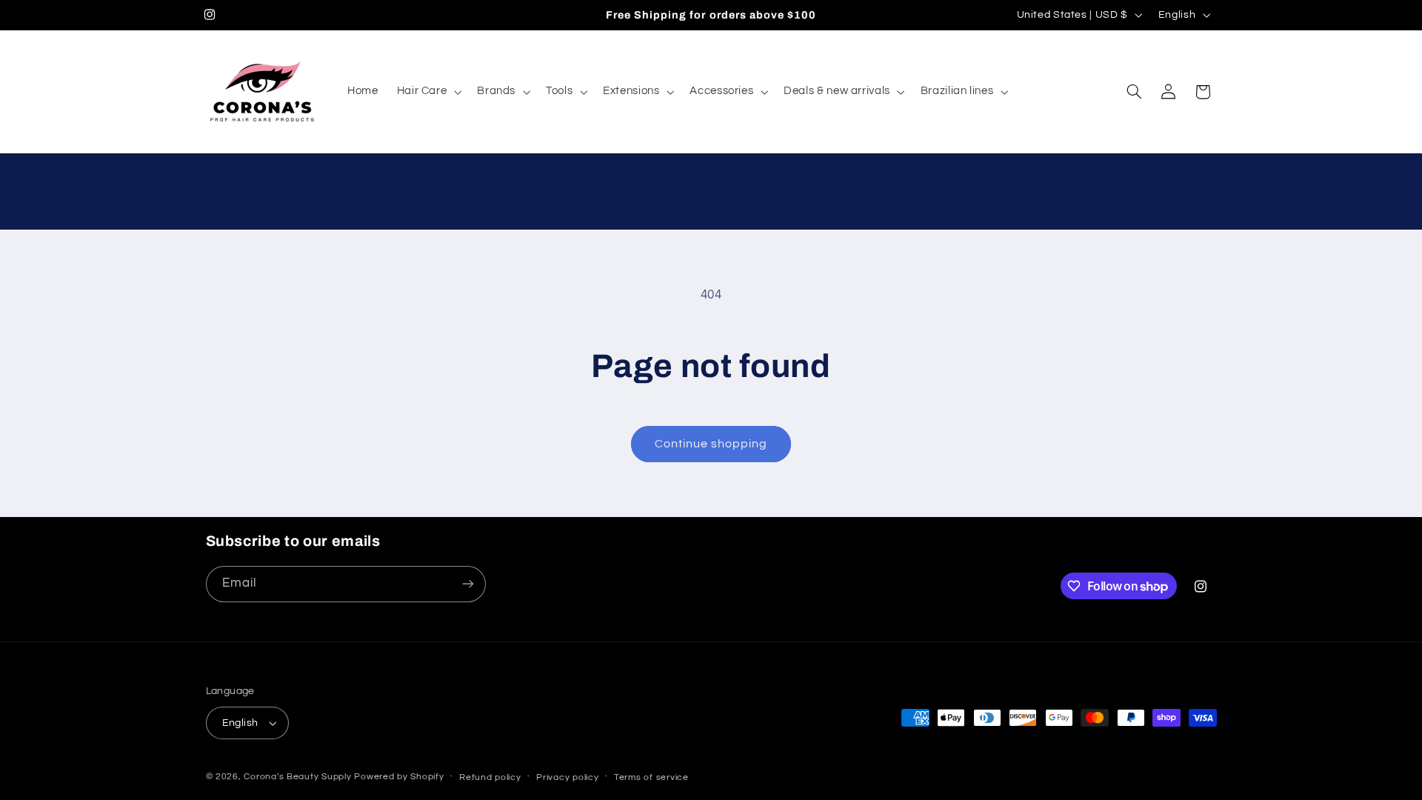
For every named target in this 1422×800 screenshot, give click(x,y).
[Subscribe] (467, 584)
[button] (427, 92)
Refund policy (490, 777)
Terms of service (651, 777)
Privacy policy (567, 777)
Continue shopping (711, 444)
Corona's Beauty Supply (297, 777)
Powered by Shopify (399, 777)
